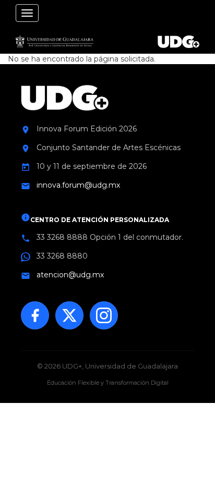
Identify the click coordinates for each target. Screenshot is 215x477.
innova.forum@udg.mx (78, 185)
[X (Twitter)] (69, 315)
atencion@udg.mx (70, 274)
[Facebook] (35, 315)
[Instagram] (104, 315)
